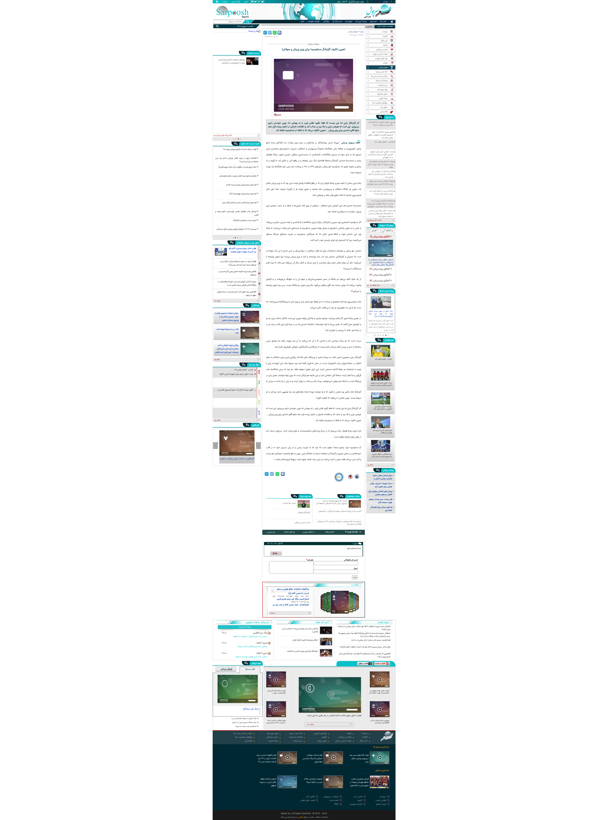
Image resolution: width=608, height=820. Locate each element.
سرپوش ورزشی (353, 31)
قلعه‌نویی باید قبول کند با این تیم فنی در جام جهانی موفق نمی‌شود (236, 293)
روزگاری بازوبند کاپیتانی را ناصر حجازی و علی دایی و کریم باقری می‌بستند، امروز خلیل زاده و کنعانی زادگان (227, 349)
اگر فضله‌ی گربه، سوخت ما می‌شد (245, 726)
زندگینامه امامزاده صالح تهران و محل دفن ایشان (293, 589)
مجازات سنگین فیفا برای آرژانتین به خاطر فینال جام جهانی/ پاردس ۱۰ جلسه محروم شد (381, 408)
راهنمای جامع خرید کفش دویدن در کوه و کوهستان (237, 176)
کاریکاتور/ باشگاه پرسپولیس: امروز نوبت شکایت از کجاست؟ (237, 460)
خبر (390, 117)
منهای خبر (348, 21)
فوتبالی (240, 243)
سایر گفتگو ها (375, 285)
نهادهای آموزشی (320, 734)
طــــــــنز (250, 669)
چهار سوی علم (272, 734)
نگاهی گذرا (310, 797)
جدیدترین (271, 532)
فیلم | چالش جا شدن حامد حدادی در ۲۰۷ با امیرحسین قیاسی (276, 722)
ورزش (362, 31)
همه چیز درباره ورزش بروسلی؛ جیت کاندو (241, 184)
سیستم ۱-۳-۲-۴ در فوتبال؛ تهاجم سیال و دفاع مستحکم (236, 229)
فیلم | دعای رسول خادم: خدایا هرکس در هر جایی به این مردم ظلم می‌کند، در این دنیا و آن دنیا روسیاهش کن (334, 715)
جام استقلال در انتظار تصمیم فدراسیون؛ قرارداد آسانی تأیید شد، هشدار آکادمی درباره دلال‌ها (381, 455)
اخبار (302, 21)
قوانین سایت (381, 801)
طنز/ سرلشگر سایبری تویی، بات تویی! (244, 722)
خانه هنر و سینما (295, 734)
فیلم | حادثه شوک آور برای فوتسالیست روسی (276, 692)
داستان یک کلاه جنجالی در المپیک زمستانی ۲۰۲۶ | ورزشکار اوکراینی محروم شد (339, 522)
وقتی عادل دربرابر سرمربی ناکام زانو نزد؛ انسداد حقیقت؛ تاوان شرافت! (242, 250)
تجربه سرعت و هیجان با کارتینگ (244, 220)
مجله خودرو (273, 741)
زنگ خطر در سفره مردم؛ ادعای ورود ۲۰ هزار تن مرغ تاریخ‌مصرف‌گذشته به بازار (381, 314)
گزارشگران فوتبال (304, 512)
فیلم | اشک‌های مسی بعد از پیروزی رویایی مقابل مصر (359, 758)
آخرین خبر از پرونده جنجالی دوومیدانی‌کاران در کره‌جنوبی (339, 511)
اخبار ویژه (373, 21)
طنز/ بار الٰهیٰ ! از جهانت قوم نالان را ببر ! (243, 718)
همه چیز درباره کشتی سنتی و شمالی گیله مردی (239, 202)
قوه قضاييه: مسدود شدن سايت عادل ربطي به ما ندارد (370, 640)
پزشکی (258, 402)
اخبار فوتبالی (389, 340)
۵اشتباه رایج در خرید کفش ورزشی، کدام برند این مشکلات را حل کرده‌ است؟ (236, 160)
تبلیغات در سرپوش (331, 797)
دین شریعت (297, 741)
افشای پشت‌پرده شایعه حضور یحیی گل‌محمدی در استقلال (237, 273)
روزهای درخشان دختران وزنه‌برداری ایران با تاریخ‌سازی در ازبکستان (231, 61)
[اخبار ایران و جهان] (377, 19)
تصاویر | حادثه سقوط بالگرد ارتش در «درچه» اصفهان (267, 782)
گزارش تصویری (356, 804)
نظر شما (309, 560)
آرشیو (246, 2)
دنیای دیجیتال (272, 737)
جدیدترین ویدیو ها (381, 747)
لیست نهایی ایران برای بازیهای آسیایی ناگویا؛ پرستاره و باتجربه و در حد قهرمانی (381, 384)
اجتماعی (258, 392)
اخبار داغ (383, 21)
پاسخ (275, 553)
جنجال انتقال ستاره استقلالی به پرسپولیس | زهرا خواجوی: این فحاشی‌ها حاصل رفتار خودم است (380, 262)
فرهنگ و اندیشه (295, 737)
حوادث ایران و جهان (343, 741)
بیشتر (219, 301)
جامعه (349, 734)
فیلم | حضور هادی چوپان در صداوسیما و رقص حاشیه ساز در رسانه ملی (379, 692)
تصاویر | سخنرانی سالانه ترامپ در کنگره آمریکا (313, 780)
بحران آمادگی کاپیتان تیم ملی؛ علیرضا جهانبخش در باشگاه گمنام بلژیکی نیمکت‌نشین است (237, 283)
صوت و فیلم (381, 804)
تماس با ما (358, 797)
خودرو (258, 412)
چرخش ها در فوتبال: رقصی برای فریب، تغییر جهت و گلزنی (236, 213)
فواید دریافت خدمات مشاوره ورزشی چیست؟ (239, 149)
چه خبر (252, 365)
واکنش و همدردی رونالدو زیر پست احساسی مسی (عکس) (300, 630)
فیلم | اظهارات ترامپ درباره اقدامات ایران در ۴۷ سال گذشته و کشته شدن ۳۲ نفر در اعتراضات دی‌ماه (266, 759)
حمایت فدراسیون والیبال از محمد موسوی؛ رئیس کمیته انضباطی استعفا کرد (332, 502)
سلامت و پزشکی (345, 737)
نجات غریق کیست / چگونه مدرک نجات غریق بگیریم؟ (237, 167)
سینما (258, 382)
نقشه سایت (334, 801)
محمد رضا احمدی (289, 503)
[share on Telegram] (270, 33)
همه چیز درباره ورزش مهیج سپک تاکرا (242, 193)
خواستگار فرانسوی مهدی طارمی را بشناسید (302, 651)
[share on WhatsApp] (275, 33)
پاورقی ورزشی (226, 669)
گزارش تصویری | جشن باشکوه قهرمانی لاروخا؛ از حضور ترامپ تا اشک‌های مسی (359, 782)
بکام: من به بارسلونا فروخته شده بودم (228, 331)
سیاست (364, 734)
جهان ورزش (322, 741)
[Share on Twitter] (265, 33)
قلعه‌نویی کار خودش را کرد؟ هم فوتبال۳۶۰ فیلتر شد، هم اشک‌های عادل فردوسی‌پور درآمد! (364, 655)
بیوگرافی (326, 21)
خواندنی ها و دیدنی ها (242, 734)
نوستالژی (255, 305)
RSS (336, 804)
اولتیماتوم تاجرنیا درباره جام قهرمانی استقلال (382, 431)
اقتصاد (364, 737)
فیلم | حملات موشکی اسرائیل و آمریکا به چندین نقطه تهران (312, 758)
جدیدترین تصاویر (382, 770)
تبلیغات (224, 2)
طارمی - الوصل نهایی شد (383, 359)
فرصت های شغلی (308, 801)
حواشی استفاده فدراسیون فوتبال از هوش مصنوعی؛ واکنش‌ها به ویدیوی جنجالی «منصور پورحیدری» (227, 317)
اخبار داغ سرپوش (375, 220)
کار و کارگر (363, 741)
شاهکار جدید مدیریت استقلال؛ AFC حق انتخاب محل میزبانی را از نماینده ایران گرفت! (364, 628)
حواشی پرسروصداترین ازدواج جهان (305, 640)
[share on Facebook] (279, 33)
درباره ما (383, 797)
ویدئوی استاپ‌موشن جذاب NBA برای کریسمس (379, 722)
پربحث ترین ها (361, 21)
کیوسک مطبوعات (314, 21)
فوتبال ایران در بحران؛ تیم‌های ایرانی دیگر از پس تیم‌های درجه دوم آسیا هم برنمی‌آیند (238, 263)
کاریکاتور (255, 425)
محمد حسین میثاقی (302, 522)
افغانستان (248, 741)
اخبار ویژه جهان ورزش (224, 135)
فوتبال (258, 372)
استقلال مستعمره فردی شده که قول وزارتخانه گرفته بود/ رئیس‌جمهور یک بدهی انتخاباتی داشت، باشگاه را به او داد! (364, 635)
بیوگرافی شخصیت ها (243, 737)
